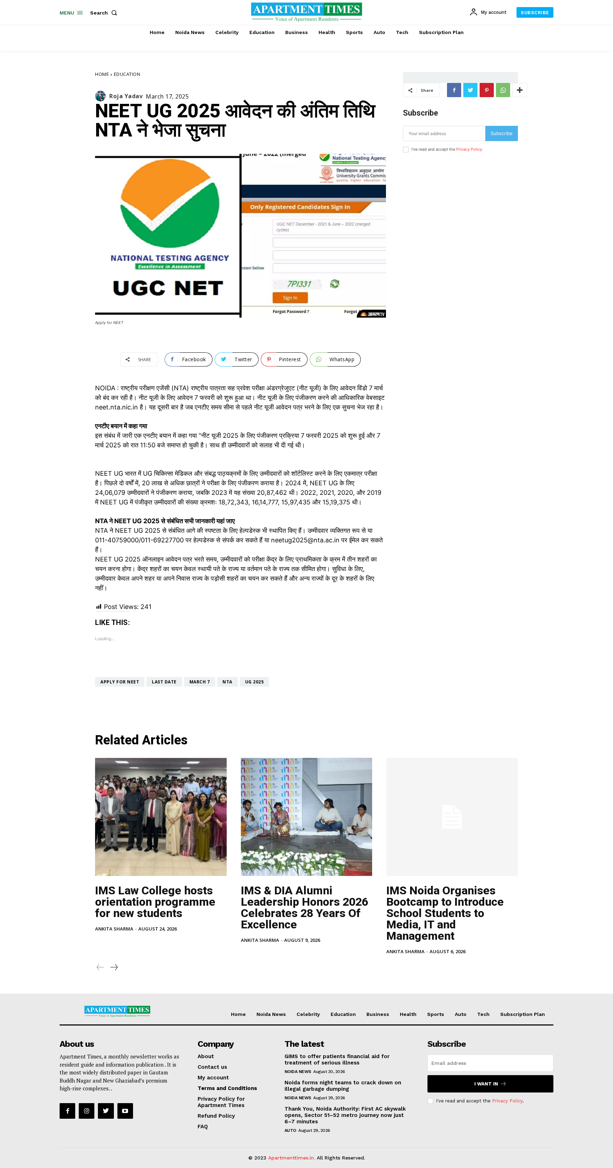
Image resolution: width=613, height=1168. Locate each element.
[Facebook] (454, 90)
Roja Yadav (126, 96)
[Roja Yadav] (102, 96)
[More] (519, 90)
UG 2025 (254, 682)
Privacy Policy (469, 149)
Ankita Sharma (114, 929)
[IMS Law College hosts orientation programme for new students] (161, 817)
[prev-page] (100, 967)
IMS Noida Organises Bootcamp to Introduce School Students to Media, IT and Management (445, 913)
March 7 (199, 682)
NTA (227, 682)
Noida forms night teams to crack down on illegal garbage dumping (343, 1085)
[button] (105, 12)
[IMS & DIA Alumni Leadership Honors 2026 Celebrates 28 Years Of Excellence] (306, 817)
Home (102, 74)
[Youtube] (125, 1111)
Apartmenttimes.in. (291, 1158)
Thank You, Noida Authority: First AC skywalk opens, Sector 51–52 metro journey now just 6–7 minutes (345, 1115)
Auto (290, 1130)
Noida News (298, 1071)
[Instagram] (86, 1111)
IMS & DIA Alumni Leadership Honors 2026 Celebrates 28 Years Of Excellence (304, 907)
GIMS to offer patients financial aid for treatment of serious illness (337, 1059)
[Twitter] (470, 90)
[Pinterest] (487, 90)
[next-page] (113, 967)
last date (164, 682)
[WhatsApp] (503, 90)
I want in (486, 1083)
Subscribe (502, 133)
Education (127, 74)
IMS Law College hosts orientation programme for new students (155, 902)
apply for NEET (119, 682)
